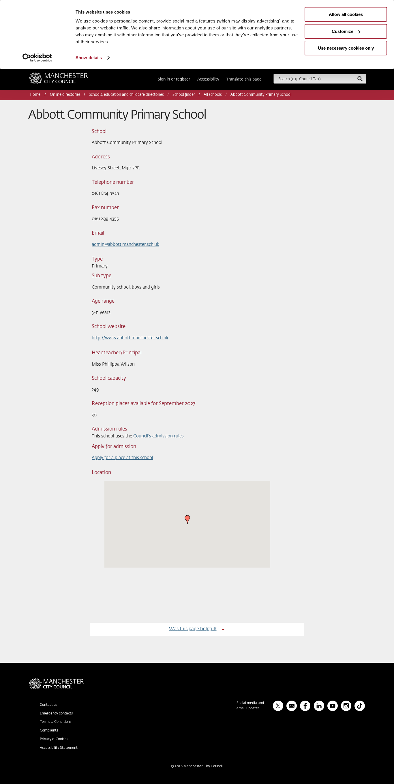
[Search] (359, 79)
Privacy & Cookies (54, 739)
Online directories (65, 95)
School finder (183, 95)
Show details (89, 57)
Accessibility (208, 79)
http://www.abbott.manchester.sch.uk (130, 338)
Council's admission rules (158, 436)
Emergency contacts (56, 713)
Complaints (49, 730)
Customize (342, 31)
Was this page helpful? (193, 628)
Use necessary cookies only (346, 48)
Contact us (48, 705)
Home (35, 95)
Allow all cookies (346, 14)
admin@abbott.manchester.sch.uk (125, 244)
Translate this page (244, 79)
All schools (213, 95)
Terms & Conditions (55, 722)
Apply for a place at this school (122, 458)
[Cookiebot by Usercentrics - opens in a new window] (37, 57)
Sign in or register (174, 79)
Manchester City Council (66, 75)
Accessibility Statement (59, 748)
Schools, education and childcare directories (126, 95)
